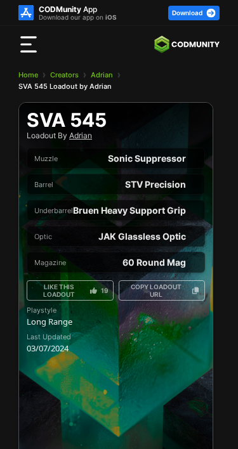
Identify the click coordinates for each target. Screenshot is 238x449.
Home (28, 74)
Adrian (102, 74)
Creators (64, 74)
